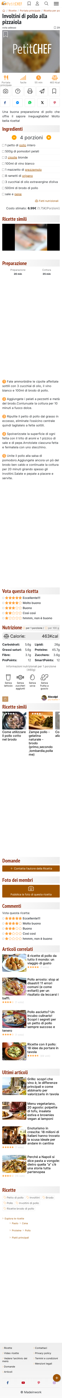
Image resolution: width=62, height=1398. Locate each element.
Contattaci (41, 1348)
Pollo (10, 1203)
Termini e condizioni (46, 1358)
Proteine (16, 1230)
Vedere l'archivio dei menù (14, 1360)
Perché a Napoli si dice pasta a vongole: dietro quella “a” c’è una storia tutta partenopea (43, 1164)
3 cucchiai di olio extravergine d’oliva (31, 182)
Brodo (50, 1197)
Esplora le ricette (14, 1218)
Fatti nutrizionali (48, 200)
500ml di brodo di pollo (21, 188)
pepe (18, 194)
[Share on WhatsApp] (30, 103)
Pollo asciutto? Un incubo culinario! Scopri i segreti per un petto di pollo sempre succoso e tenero (29, 1021)
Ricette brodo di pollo (20, 1208)
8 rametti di (19, 176)
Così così (29, 613)
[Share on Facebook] (5, 103)
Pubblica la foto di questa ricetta (31, 894)
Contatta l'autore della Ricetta (32, 868)
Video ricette (11, 1353)
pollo (22, 145)
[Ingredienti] (5, 699)
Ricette (8, 1348)
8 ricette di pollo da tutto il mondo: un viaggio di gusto (42, 959)
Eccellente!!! (31, 598)
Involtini (35, 1197)
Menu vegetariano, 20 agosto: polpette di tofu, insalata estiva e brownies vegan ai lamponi (42, 1111)
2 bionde (16, 157)
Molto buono (31, 603)
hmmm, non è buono (37, 618)
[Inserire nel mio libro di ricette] (54, 91)
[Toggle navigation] (56, 3)
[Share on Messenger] (17, 103)
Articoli (8, 1371)
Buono (27, 608)
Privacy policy (43, 1353)
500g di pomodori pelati (22, 151)
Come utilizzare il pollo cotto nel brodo (14, 735)
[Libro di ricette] (29, 3)
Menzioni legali (43, 1363)
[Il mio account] (37, 3)
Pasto (15, 1223)
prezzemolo (33, 169)
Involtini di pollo (29, 1203)
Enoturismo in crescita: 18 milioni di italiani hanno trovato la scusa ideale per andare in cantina (43, 1135)
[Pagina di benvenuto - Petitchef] (3, 10)
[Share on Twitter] (42, 103)
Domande (9, 1366)
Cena (25, 1223)
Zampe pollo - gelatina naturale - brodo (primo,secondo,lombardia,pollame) (41, 743)
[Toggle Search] (46, 3)
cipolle (12, 157)
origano (27, 176)
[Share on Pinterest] (55, 103)
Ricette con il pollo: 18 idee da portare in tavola (43, 1048)
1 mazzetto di (23, 169)
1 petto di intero (20, 145)
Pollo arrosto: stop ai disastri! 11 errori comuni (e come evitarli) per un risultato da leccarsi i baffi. (30, 989)
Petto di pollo (15, 1197)
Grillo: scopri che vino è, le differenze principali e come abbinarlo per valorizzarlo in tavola (43, 1086)
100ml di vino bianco (19, 163)
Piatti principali (20, 1237)
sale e (13, 194)
